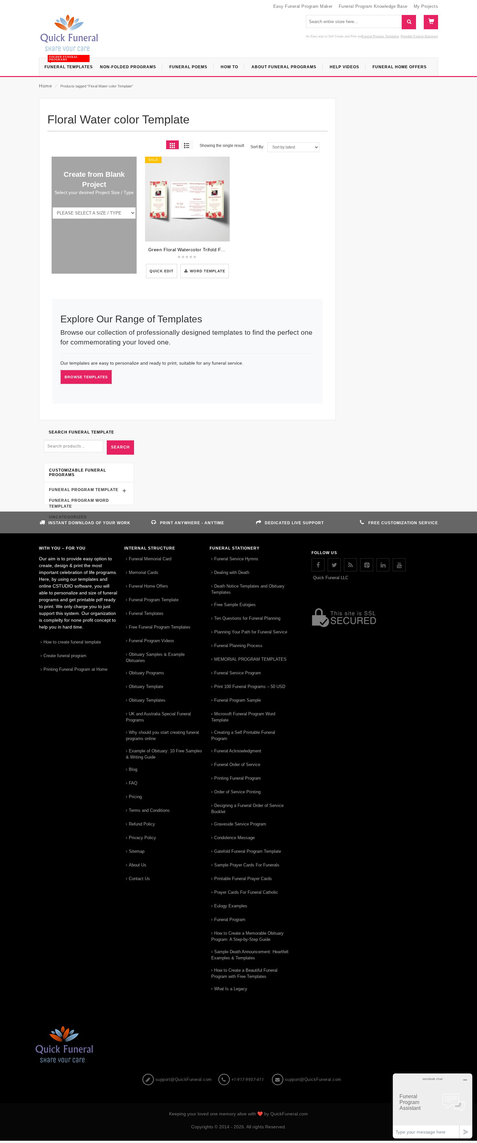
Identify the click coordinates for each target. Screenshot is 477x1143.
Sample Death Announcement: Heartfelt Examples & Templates (249, 954)
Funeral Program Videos (151, 640)
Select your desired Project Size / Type (94, 192)
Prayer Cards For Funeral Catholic (246, 892)
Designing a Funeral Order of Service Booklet (247, 808)
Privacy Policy (142, 837)
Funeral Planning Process (238, 645)
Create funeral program (64, 655)
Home (45, 85)
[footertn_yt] (399, 564)
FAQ (133, 783)
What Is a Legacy (230, 988)
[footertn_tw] (334, 564)
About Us (137, 865)
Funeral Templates (146, 613)
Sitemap (136, 851)
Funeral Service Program (237, 672)
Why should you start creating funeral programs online (162, 735)
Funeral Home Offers (148, 586)
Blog (133, 769)
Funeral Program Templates (380, 36)
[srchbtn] (408, 22)
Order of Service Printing (237, 791)
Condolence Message (234, 837)
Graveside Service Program (240, 824)
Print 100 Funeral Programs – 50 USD (249, 686)
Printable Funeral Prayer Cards (243, 878)
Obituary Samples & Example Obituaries (155, 657)
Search (120, 447)
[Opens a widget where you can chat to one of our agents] (432, 1106)
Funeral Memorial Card (150, 558)
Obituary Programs (146, 672)
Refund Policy (142, 824)
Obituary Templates (147, 700)
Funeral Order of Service (237, 764)
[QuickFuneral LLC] (69, 36)
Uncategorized (68, 517)
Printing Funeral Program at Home (75, 669)
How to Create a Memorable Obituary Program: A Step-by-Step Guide (247, 936)
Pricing (135, 796)
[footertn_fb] (318, 564)
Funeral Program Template (83, 489)
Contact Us (139, 878)
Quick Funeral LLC (330, 577)
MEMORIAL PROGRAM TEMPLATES (250, 659)
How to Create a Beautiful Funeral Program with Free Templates (244, 973)
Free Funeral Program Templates (159, 627)
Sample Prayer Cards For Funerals (246, 865)
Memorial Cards (143, 572)
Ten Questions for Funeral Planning (247, 618)
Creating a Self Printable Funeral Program (243, 735)
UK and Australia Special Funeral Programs (158, 716)
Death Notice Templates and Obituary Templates (248, 589)
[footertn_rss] (350, 564)
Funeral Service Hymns (236, 558)
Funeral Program (229, 919)
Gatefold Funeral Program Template (247, 851)
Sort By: (257, 147)
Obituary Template (146, 686)
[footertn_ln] (382, 564)
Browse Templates (86, 377)
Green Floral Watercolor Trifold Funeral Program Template (212, 249)
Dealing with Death (231, 572)
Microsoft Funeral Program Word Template (243, 716)
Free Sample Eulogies (235, 604)
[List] (186, 144)
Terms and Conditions (149, 810)
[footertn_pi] (366, 564)
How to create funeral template (72, 642)
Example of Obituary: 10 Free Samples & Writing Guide (164, 754)
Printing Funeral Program (237, 778)
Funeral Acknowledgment (237, 750)
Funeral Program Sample (237, 700)
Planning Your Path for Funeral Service (250, 632)
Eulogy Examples (230, 905)
